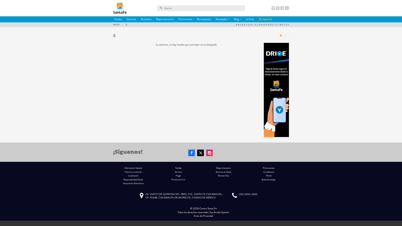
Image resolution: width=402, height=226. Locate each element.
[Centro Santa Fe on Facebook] (282, 8)
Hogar (178, 175)
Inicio (116, 24)
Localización (133, 175)
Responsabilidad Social (133, 179)
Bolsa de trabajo (269, 179)
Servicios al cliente (223, 172)
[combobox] (204, 8)
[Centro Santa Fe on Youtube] (287, 8)
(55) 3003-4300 (248, 194)
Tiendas (118, 19)
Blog (237, 19)
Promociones (185, 19)
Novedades (222, 19)
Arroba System (221, 212)
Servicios (131, 19)
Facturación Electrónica (133, 183)
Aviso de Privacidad (203, 216)
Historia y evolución (133, 172)
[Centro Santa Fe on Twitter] (278, 8)
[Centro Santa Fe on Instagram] (273, 8)
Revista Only (223, 175)
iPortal (269, 175)
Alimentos (146, 19)
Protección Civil (178, 179)
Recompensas (204, 19)
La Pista (250, 19)
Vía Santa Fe (265, 19)
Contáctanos (268, 172)
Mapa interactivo (165, 19)
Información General (133, 168)
